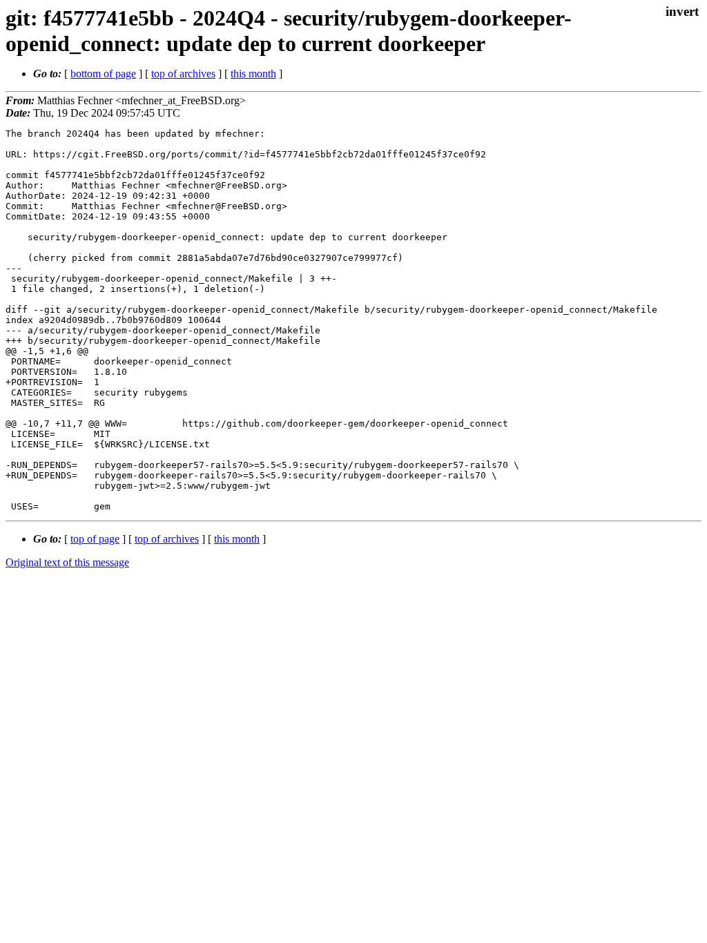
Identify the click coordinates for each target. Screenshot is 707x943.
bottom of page (103, 73)
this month (253, 73)
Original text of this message (67, 562)
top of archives (183, 73)
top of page (94, 539)
